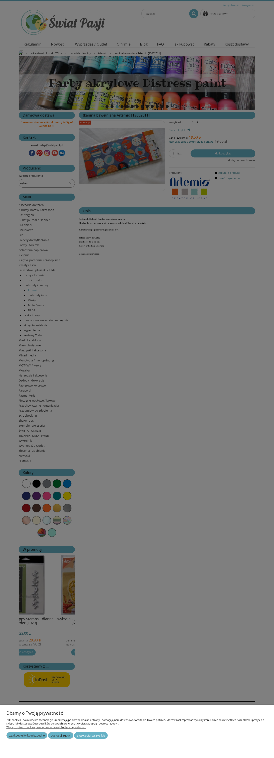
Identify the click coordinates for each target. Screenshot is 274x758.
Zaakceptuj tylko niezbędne (27, 735)
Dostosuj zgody (61, 735)
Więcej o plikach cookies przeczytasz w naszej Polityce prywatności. (46, 727)
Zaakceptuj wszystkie (91, 735)
